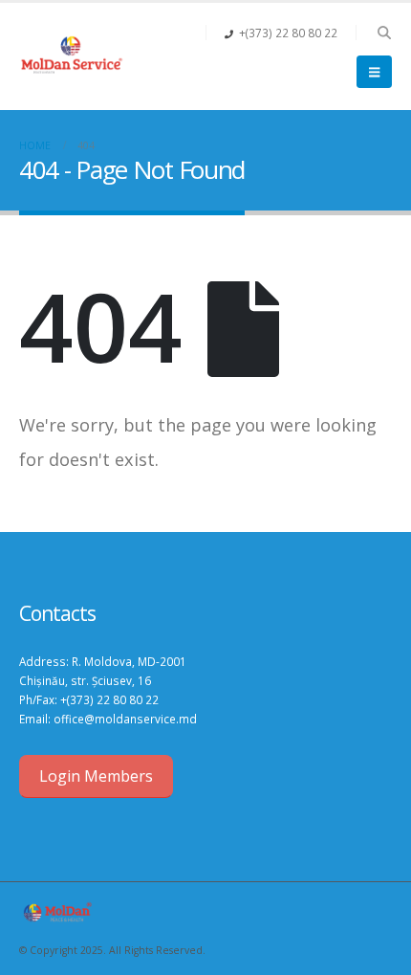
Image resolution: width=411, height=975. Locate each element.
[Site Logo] (71, 56)
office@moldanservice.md (125, 718)
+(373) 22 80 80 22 (109, 699)
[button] (384, 32)
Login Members (96, 776)
